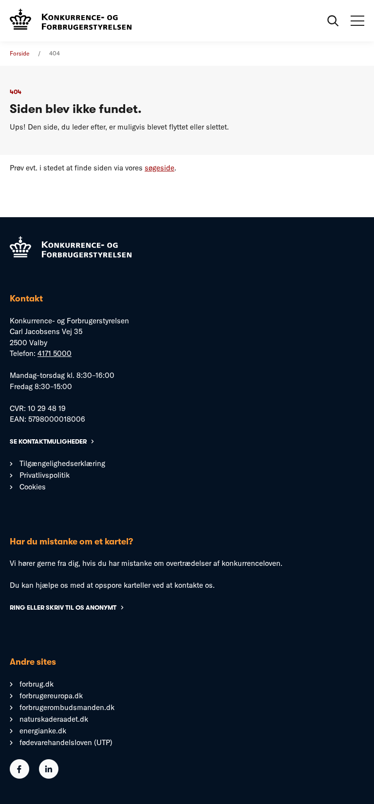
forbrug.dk (36, 684)
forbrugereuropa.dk (51, 695)
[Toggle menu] (357, 21)
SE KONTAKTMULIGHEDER (48, 441)
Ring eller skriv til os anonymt (63, 607)
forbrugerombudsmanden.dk (66, 707)
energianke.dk (42, 730)
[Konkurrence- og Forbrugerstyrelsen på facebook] (19, 776)
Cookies (32, 486)
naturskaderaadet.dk (53, 719)
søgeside (159, 167)
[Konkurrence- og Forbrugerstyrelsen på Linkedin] (48, 776)
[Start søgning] (333, 21)
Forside (19, 53)
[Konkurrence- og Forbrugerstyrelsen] (70, 21)
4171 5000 (54, 353)
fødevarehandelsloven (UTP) (65, 742)
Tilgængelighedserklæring (62, 463)
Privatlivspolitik (44, 475)
